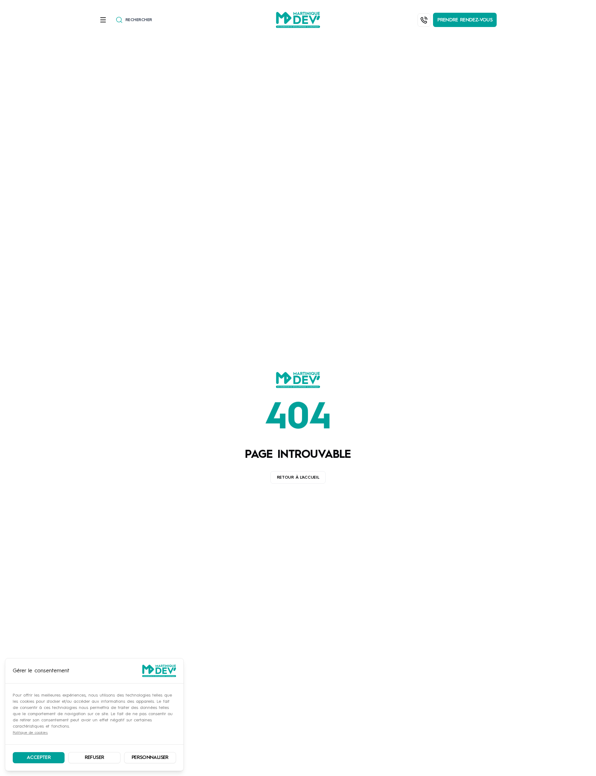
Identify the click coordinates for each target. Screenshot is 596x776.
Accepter (39, 757)
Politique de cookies (30, 733)
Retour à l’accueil (298, 477)
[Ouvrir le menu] (105, 19)
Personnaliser (150, 757)
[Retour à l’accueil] (298, 380)
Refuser (94, 757)
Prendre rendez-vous (464, 20)
